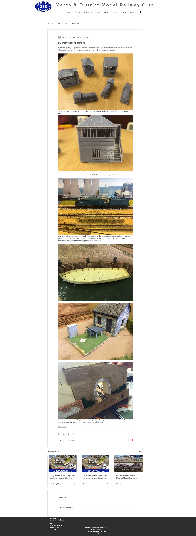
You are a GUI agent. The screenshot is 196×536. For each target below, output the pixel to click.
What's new (75, 23)
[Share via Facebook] (59, 434)
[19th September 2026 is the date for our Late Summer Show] (95, 463)
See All (140, 451)
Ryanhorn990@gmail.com (96, 533)
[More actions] (132, 37)
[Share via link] (74, 434)
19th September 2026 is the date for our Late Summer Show (95, 476)
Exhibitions (62, 23)
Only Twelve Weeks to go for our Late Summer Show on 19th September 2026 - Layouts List (62, 476)
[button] (141, 23)
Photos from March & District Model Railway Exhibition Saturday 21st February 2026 (126, 476)
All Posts (50, 23)
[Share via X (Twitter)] (64, 434)
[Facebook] (140, 12)
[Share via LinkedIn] (69, 434)
